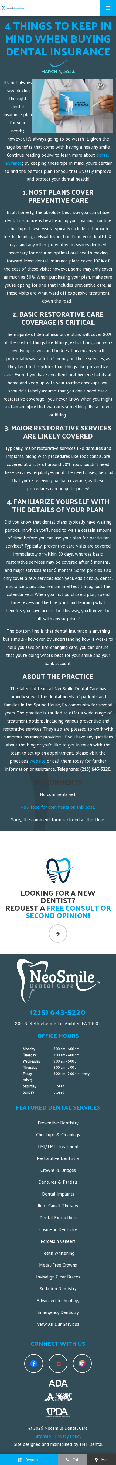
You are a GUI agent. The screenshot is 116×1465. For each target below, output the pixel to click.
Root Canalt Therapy (58, 1206)
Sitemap (43, 1436)
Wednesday (31, 1061)
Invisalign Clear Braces (58, 1277)
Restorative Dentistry (58, 1158)
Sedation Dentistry (58, 1289)
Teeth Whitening (58, 1253)
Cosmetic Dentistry (58, 1229)
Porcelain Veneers (58, 1241)
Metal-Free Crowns (58, 1265)
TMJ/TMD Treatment (58, 1146)
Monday (29, 1049)
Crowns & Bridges (58, 1170)
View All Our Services (58, 1324)
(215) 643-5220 (58, 1011)
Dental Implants (58, 1194)
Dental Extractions (58, 1218)
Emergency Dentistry (58, 1312)
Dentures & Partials (58, 1182)
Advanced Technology (58, 1300)
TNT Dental (91, 1444)
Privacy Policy (68, 1436)
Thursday (30, 1067)
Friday (27, 1073)
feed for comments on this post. (58, 807)
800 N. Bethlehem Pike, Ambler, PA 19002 (58, 1023)
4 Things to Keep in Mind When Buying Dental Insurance (58, 38)
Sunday (28, 1092)
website (38, 761)
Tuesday (29, 1055)
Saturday (29, 1086)
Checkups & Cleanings (58, 1135)
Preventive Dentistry (58, 1123)
